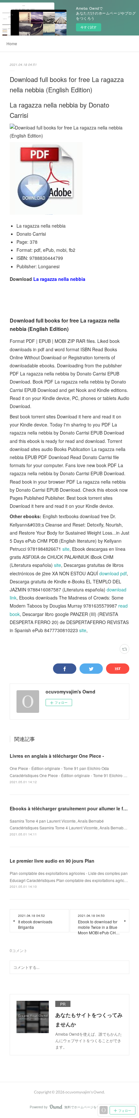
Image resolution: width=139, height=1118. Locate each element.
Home (11, 43)
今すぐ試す (88, 27)
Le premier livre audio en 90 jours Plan (52, 860)
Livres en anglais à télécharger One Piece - (57, 756)
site (66, 549)
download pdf (113, 573)
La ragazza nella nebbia (59, 279)
